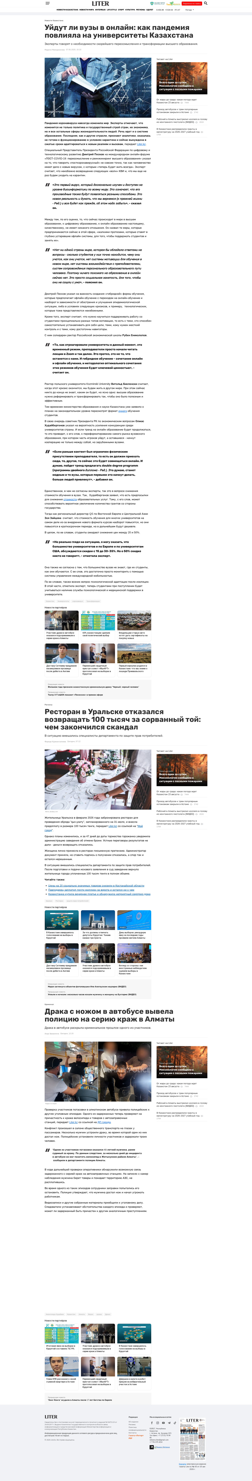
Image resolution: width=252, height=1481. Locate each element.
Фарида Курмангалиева (55, 741)
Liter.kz (141, 144)
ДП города (104, 1122)
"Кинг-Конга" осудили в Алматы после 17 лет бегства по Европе (80, 1400)
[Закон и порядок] (158, 3)
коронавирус (77, 601)
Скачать (182, 1464)
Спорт (121, 10)
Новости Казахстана (67, 10)
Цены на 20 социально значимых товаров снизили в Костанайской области (96, 885)
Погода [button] (188, 10)
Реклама (132, 1425)
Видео (90, 1314)
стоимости (70, 499)
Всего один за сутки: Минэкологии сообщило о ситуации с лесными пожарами (180, 86)
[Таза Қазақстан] (174, 3)
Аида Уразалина (52, 1034)
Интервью (100, 10)
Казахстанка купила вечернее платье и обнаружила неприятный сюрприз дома (99, 894)
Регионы (140, 10)
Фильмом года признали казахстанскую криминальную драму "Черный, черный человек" (93, 687)
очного (122, 410)
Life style (112, 10)
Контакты (132, 1433)
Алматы (82, 1314)
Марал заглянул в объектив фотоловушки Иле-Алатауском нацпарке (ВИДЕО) (87, 986)
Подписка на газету (192, 3)
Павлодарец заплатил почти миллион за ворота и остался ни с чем (91, 889)
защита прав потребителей (77, 901)
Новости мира (86, 10)
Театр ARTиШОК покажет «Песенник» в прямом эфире (75, 695)
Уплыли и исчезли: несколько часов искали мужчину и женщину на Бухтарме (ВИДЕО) (92, 994)
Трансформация (93, 601)
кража (99, 1314)
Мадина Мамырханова (55, 50)
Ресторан (59, 901)
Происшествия (166, 79)
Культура (130, 10)
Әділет (149, 10)
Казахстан (50, 601)
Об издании (133, 1422)
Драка (107, 1314)
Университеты (63, 601)
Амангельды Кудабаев (55, 1314)
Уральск (49, 901)
